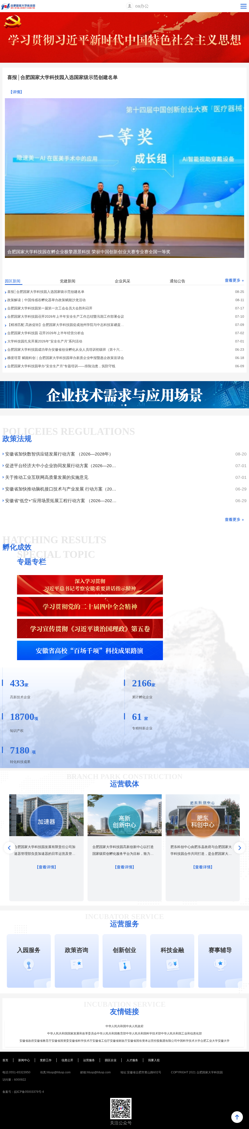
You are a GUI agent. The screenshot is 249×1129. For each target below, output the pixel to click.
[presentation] (9, 847)
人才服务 (132, 1060)
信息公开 (67, 1060)
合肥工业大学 (209, 1040)
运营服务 (89, 1060)
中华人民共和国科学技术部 (143, 1033)
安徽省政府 (26, 1040)
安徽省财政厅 (118, 1040)
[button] (223, 271)
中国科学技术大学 (188, 1040)
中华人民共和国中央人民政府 (124, 1026)
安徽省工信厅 (101, 1040)
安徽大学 (224, 1040)
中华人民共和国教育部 (111, 1033)
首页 (5, 1060)
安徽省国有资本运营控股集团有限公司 (152, 1040)
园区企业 (110, 1060)
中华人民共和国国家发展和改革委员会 (72, 1033)
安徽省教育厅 (43, 1040)
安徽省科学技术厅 (80, 1040)
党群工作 (46, 1060)
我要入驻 (154, 1060)
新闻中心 (24, 1060)
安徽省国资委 (60, 1040)
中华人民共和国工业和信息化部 (181, 1033)
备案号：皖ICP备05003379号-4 (23, 1092)
